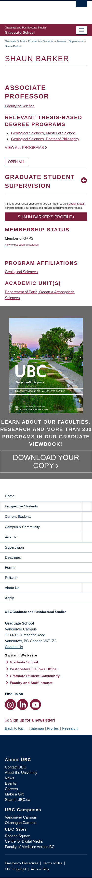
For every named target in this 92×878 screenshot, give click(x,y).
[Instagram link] (10, 704)
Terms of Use (52, 863)
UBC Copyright (15, 869)
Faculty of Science (20, 106)
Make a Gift (14, 794)
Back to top (14, 728)
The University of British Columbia (34, 10)
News (9, 778)
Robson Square (17, 836)
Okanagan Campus (20, 823)
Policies (11, 577)
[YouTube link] (35, 704)
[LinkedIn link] (22, 704)
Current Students (18, 516)
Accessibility (40, 869)
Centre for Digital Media (23, 841)
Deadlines (13, 557)
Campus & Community (22, 527)
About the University (21, 772)
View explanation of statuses (22, 244)
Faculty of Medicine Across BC (29, 847)
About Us (12, 588)
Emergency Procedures (21, 863)
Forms (10, 567)
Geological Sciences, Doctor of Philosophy (45, 139)
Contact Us (14, 647)
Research (70, 728)
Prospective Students (40, 41)
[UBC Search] (81, 6)
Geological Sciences (21, 272)
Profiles (53, 728)
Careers (11, 789)
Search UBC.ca (17, 799)
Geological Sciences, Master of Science (43, 133)
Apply (9, 598)
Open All (16, 161)
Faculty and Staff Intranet (31, 683)
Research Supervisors (69, 41)
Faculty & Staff (76, 203)
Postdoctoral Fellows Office (33, 669)
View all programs (24, 147)
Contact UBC (15, 767)
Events (10, 783)
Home (10, 496)
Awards (10, 537)
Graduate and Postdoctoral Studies (46, 613)
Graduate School (15, 41)
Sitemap (37, 728)
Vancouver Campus (21, 817)
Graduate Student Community (35, 676)
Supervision (14, 547)
